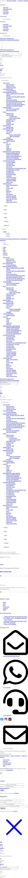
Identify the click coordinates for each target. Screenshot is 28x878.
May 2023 (5, 13)
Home (5, 205)
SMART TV (9, 148)
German (8, 236)
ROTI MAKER (9, 194)
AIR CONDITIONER (8, 89)
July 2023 (5, 10)
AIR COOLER (6, 83)
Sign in (15, 811)
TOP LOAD (9, 131)
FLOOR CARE (9, 188)
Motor (7, 189)
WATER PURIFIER (10, 141)
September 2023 (7, 9)
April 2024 (5, 7)
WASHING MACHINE (8, 128)
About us (6, 225)
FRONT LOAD (9, 130)
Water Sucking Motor (11, 202)
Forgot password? (4, 788)
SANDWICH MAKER (11, 180)
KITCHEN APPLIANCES (9, 161)
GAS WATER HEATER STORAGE (14, 103)
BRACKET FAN (10, 113)
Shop (5, 213)
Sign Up (3, 808)
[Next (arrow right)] (2, 877)
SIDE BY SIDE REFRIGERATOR (13, 156)
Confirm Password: (5, 806)
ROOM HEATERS (7, 107)
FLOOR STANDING (11, 90)
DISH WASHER (10, 164)
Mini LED (8, 144)
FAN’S (4, 112)
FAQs (5, 217)
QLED (7, 147)
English (5, 231)
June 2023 (6, 12)
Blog (5, 209)
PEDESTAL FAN (10, 124)
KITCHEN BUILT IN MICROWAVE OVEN (16, 168)
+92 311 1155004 (23, 0)
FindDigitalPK (9, 770)
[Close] (0, 865)
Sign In (2, 65)
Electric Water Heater (11, 99)
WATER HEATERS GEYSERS (10, 92)
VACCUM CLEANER (11, 196)
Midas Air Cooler (10, 86)
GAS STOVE (9, 167)
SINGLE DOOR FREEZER (12, 157)
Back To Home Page (5, 571)
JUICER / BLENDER (11, 179)
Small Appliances (7, 183)
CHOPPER (8, 176)
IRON (7, 186)
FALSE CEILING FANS (14, 118)
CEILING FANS (10, 115)
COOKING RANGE (10, 162)
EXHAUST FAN (10, 121)
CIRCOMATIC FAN (10, 119)
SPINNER (8, 138)
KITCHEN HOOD (10, 173)
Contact (6, 221)
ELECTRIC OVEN (10, 165)
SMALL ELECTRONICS (12, 185)
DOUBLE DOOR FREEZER (12, 154)
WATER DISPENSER (8, 139)
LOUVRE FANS (13, 116)
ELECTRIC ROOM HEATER (12, 109)
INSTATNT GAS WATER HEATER (14, 106)
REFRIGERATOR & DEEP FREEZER (11, 151)
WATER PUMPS (7, 125)
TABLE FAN (9, 200)
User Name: (3, 784)
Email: (1, 802)
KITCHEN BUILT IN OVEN (12, 170)
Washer (8, 133)
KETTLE (8, 193)
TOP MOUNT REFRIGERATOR (13, 159)
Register (16, 793)
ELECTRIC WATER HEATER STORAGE (15, 101)
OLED (7, 145)
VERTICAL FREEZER (11, 197)
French (8, 234)
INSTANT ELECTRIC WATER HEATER (15, 104)
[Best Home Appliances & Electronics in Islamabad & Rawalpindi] (9, 40)
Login (2, 790)
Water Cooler (9, 182)
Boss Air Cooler (10, 84)
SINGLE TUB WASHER (14, 135)
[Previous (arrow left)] (0, 877)
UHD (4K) (8, 150)
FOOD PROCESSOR (11, 177)
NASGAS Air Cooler (11, 87)
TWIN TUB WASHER (14, 136)
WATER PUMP (9, 127)
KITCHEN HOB (10, 171)
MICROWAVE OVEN (11, 174)
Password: (2, 786)
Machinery (9, 191)
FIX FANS (8, 122)
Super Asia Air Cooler (11, 199)
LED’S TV (5, 142)
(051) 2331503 (12, 0)
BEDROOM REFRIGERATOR (13, 153)
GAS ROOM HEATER (11, 110)
